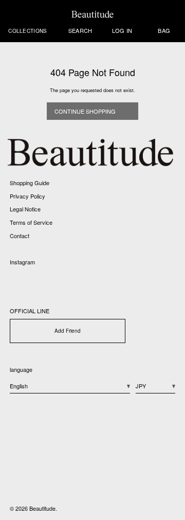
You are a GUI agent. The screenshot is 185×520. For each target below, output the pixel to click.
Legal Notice (25, 209)
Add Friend (67, 330)
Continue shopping (85, 111)
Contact (19, 235)
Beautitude (42, 508)
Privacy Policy (27, 196)
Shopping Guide (29, 182)
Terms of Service (31, 222)
